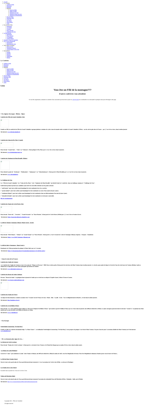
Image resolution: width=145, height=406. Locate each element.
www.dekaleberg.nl (5, 331)
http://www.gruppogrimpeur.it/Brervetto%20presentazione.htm (22, 381)
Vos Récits (9, 21)
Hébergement (10, 46)
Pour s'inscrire (10, 30)
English (8, 52)
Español (8, 53)
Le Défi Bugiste (7, 33)
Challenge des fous (11, 31)
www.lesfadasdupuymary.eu (14, 152)
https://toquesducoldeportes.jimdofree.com (18, 217)
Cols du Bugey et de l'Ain (13, 49)
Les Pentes (9, 27)
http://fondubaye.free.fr (13, 300)
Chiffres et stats (10, 4)
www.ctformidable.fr (12, 174)
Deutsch (9, 55)
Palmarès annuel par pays (16, 14)
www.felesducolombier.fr (13, 132)
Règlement (9, 26)
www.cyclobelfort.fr (12, 312)
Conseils (9, 29)
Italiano (8, 57)
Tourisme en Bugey (11, 48)
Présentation (9, 42)
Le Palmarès (10, 37)
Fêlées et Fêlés (13, 11)
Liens (8, 23)
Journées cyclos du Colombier (11, 40)
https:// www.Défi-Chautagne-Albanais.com (19, 237)
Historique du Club (11, 44)
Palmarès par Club (14, 12)
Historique (9, 6)
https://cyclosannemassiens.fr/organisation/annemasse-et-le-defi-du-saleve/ (26, 250)
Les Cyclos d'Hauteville (9, 41)
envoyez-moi (76, 99)
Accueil (5, 1)
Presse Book (10, 22)
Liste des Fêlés (13, 10)
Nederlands (9, 56)
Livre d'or (9, 19)
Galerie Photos (10, 38)
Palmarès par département (16, 15)
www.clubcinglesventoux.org (14, 269)
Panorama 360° (10, 18)
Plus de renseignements (6, 198)
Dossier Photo (10, 16)
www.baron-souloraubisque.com (15, 280)
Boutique (9, 7)
